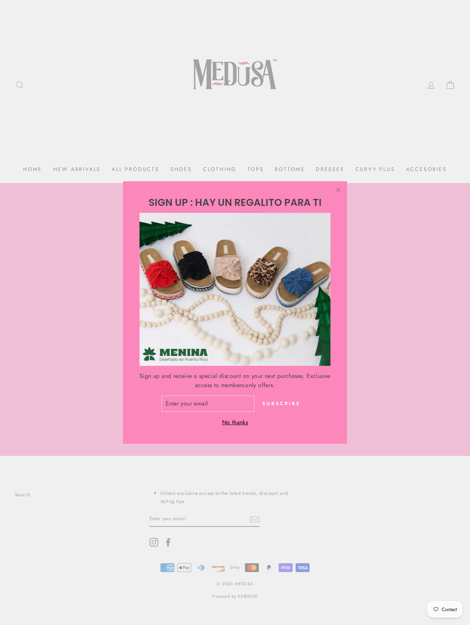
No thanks (235, 422)
